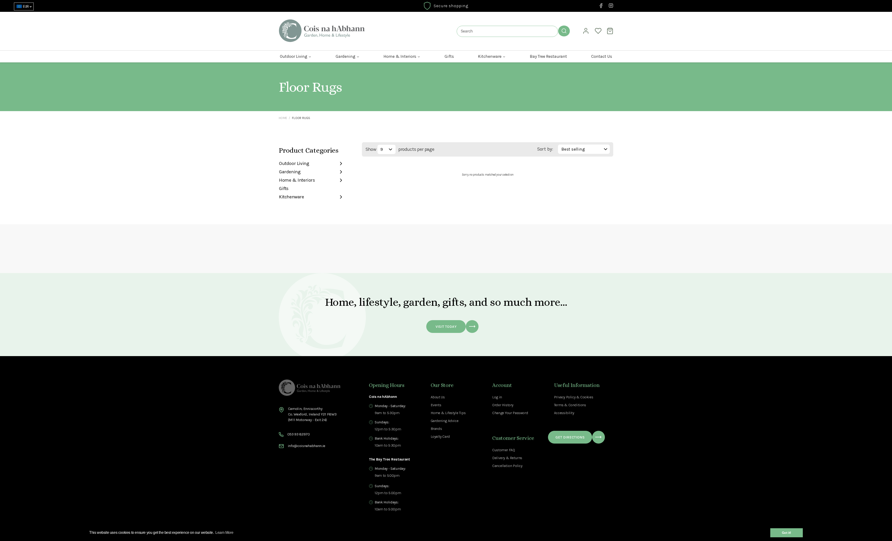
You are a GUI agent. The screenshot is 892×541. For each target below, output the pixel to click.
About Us (438, 397)
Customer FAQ (503, 450)
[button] (610, 31)
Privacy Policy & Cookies (573, 397)
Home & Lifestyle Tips (448, 413)
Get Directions (570, 437)
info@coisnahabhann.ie (306, 446)
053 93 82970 (298, 434)
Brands (436, 428)
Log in (497, 397)
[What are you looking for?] (564, 31)
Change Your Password (510, 413)
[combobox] (507, 31)
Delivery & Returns (507, 458)
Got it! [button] (786, 533)
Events (436, 405)
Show (370, 149)
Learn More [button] (224, 533)
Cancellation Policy (507, 466)
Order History (502, 405)
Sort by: (545, 149)
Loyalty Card (440, 436)
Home (283, 118)
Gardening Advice (445, 421)
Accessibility (564, 413)
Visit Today (446, 326)
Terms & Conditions (570, 405)
